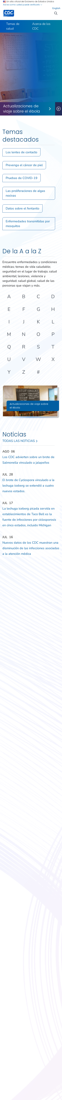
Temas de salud (12, 26)
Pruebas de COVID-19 (21, 178)
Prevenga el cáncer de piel (24, 165)
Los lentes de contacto (21, 152)
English (56, 8)
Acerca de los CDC (41, 26)
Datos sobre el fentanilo (22, 208)
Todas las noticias (19, 441)
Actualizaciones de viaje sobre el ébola (21, 109)
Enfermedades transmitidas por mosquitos (28, 223)
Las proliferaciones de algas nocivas (25, 193)
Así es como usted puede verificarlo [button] (21, 4)
